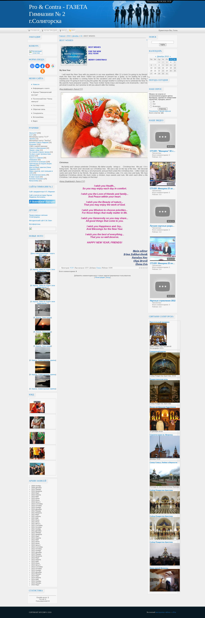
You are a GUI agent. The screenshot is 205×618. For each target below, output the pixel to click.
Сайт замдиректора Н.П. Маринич (42, 192)
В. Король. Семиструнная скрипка (43, 360)
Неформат (33, 160)
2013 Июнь (35, 563)
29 (159, 74)
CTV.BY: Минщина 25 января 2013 (162, 263)
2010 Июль (35, 500)
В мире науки (34, 177)
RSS (73, 31)
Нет (154, 104)
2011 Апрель (36, 516)
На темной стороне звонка (39, 152)
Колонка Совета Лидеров (38, 142)
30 (163, 74)
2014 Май (35, 579)
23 (163, 71)
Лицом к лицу (34, 150)
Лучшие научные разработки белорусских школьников (162, 226)
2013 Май (35, 561)
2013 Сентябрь (37, 567)
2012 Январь (36, 532)
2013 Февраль (36, 556)
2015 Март (35, 585)
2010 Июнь (35, 498)
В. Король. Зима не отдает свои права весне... (43, 270)
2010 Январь (36, 489)
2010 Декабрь (36, 509)
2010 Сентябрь (37, 504)
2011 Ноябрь (36, 529)
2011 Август (35, 523)
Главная (34, 31)
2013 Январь (36, 554)
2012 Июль (35, 543)
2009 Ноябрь (36, 486)
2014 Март (35, 576)
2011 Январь (36, 511)
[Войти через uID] (32, 66)
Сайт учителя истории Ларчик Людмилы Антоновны (40, 196)
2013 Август (36, 565)
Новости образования (37, 148)
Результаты (153, 111)
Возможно (156, 106)
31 (167, 74)
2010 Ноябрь (36, 507)
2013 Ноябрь (36, 570)
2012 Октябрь (36, 549)
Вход (64, 31)
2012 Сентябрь (37, 547)
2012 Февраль (36, 534)
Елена (99, 268)
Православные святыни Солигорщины (38, 216)
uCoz (174, 612)
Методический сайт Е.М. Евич (40, 220)
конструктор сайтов (163, 612)
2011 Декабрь (36, 531)
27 (151, 74)
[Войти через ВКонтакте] (37, 66)
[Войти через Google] (52, 66)
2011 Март (35, 514)
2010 (69, 36)
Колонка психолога (36, 179)
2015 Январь (36, 583)
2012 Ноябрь (36, 550)
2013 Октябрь (36, 568)
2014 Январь (36, 574)
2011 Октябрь (36, 527)
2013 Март (35, 558)
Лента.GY (33, 133)
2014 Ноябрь (36, 581)
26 (175, 71)
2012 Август (36, 545)
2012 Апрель (36, 538)
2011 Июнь (35, 520)
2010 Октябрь (36, 505)
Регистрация (50, 31)
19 (175, 68)
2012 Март (35, 536)
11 (171, 65)
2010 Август (36, 502)
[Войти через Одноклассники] (42, 71)
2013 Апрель (36, 559)
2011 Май (34, 518)
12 (175, 65)
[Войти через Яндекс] (47, 66)
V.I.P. (31, 135)
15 (159, 68)
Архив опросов (165, 111)
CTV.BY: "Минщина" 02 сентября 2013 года (162, 151)
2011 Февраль (36, 513)
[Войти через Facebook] (42, 66)
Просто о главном (36, 158)
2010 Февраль (36, 491)
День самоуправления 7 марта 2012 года (43, 254)
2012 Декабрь (36, 552)
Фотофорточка (34, 224)
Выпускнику (33, 181)
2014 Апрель (36, 577)
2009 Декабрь (36, 487)
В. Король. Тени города (42, 317)
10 (167, 65)
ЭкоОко (32, 139)
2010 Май (35, 496)
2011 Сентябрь (37, 525)
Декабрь (75, 36)
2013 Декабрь (36, 572)
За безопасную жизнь (37, 175)
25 (171, 71)
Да (154, 101)
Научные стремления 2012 (162, 301)
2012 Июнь (35, 541)
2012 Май (35, 540)
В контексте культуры (37, 162)
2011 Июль (35, 522)
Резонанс (32, 144)
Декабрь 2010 (163, 56)
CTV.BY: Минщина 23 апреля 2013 (162, 188)
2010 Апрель (36, 495)
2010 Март (35, 493)
